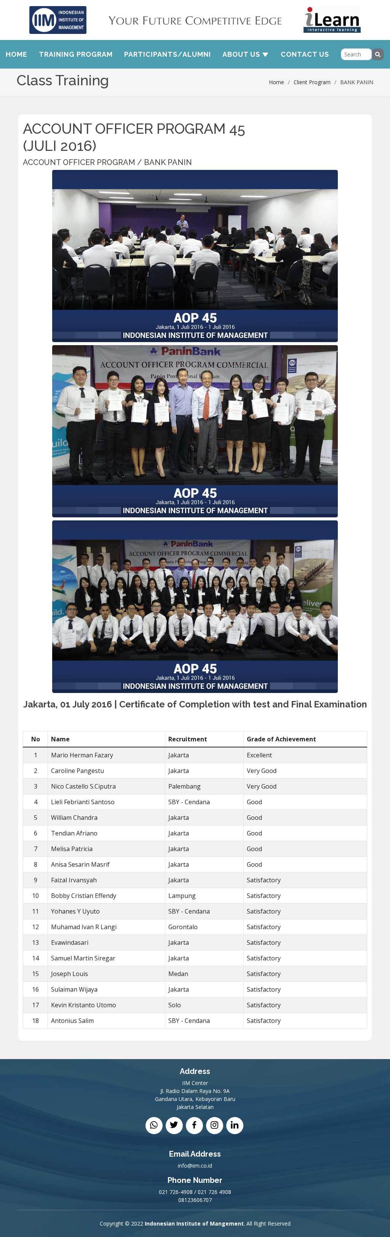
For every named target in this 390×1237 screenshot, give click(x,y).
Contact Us (305, 54)
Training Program (76, 54)
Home (16, 54)
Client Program (312, 82)
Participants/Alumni (167, 54)
